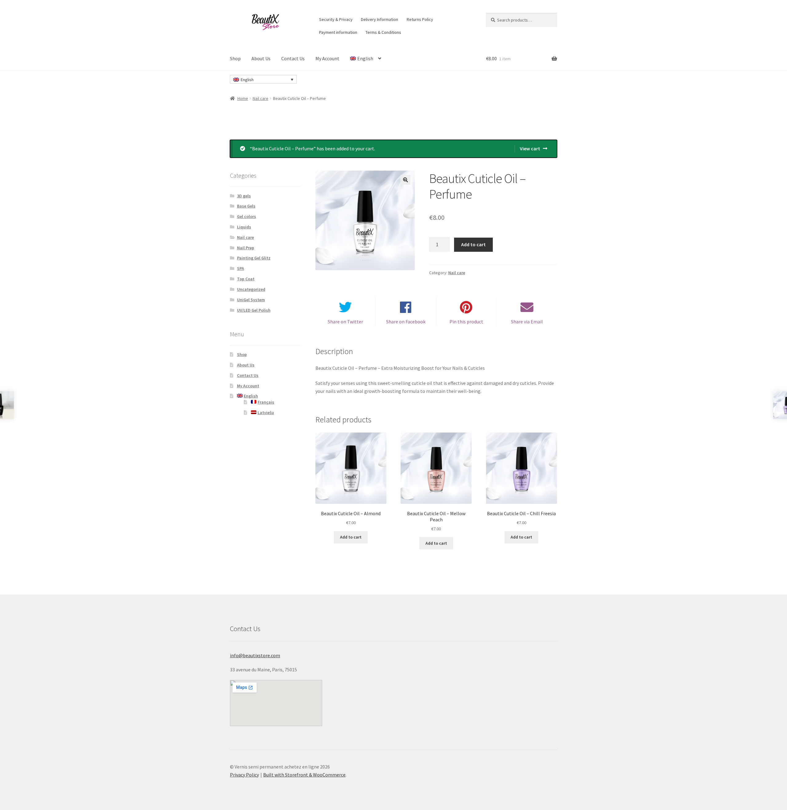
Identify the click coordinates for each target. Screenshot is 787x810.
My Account (327, 58)
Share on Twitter (345, 321)
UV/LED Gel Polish (254, 310)
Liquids (244, 227)
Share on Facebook (405, 321)
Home (242, 98)
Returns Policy (420, 19)
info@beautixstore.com (255, 655)
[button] (405, 180)
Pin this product (466, 321)
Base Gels (246, 206)
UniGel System (251, 299)
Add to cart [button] (351, 537)
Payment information (338, 32)
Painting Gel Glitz (254, 258)
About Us (261, 58)
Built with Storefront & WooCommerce (304, 775)
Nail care (260, 98)
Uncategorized (251, 289)
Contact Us (293, 58)
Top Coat (246, 279)
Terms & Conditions (383, 32)
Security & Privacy (336, 19)
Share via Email (527, 321)
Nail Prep (245, 248)
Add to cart (473, 244)
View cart (530, 148)
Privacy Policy (244, 775)
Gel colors (246, 216)
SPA (240, 268)
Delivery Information (379, 19)
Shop (235, 58)
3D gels (244, 196)
